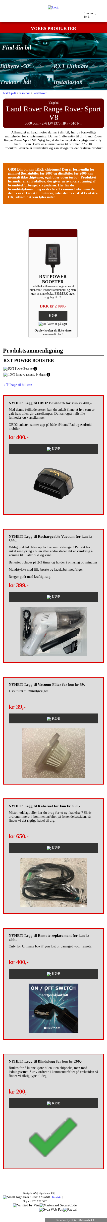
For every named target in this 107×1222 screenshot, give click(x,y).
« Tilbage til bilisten (17, 385)
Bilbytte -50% (17, 66)
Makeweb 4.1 (86, 1220)
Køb (53, 315)
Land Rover (40, 93)
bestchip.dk (9, 93)
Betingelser (76, 1)
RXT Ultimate (71, 66)
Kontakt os (60, 1)
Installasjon (68, 82)
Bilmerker (24, 93)
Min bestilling (32, 1)
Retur (47, 1)
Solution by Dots (66, 1220)
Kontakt (56, 1197)
